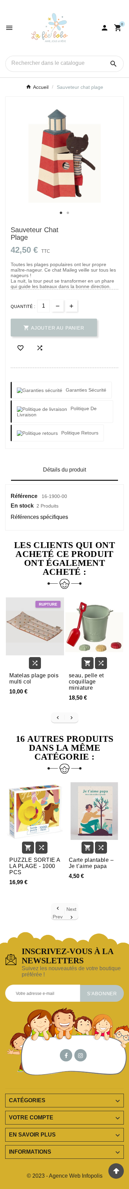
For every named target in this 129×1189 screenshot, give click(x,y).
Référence (25, 496)
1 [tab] (61, 213)
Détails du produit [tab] (64, 470)
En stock (22, 506)
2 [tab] (68, 213)
